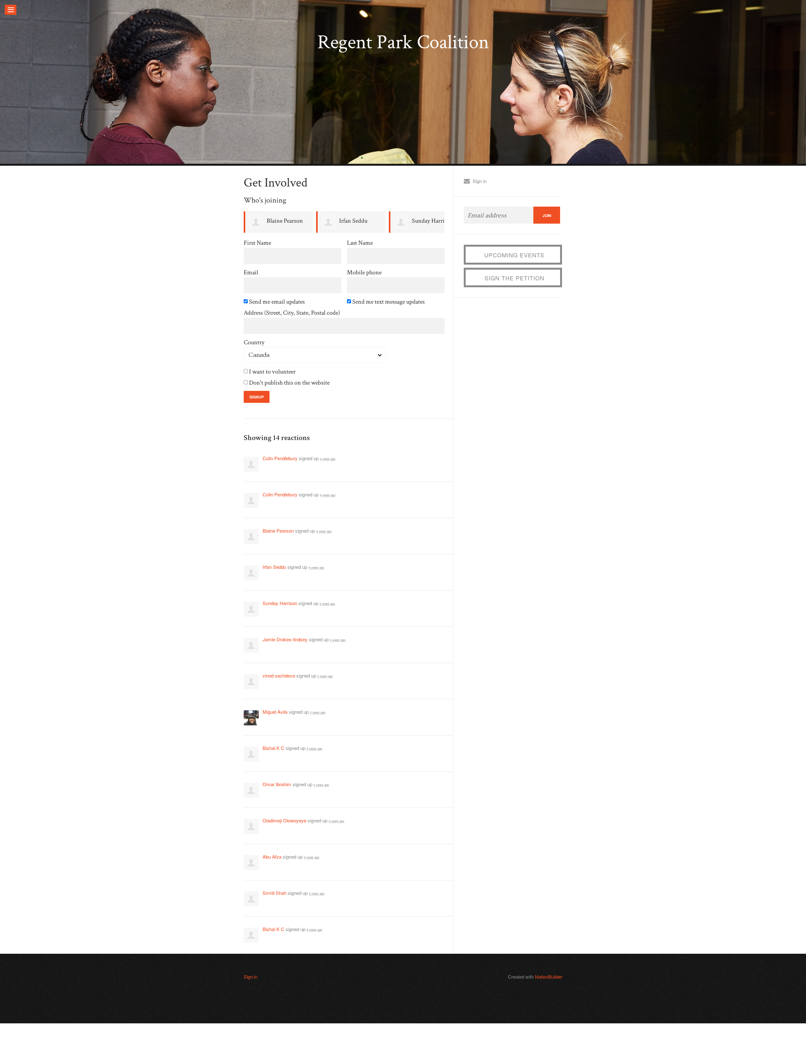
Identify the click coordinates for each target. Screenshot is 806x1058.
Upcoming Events (514, 255)
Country (254, 342)
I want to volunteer (273, 372)
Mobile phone (364, 273)
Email (251, 273)
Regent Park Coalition (403, 42)
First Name (257, 243)
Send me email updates (277, 302)
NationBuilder (548, 976)
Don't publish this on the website (290, 383)
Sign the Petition (514, 278)
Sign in (479, 181)
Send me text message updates (389, 302)
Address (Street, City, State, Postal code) (292, 313)
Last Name (360, 243)
